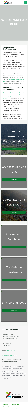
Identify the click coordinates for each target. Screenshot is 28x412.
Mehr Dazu (14, 148)
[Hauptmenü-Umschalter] (25, 2)
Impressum (21, 406)
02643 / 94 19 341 (11, 350)
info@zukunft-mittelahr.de (9, 355)
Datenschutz (14, 408)
